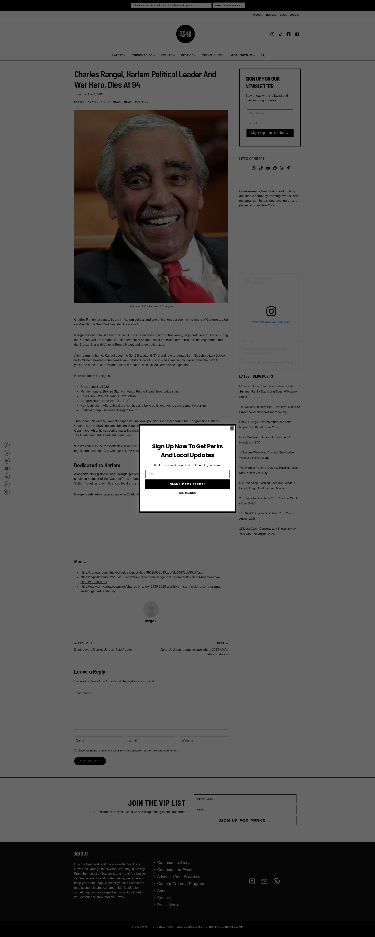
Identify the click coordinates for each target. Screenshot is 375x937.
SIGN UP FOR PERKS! (187, 484)
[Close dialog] (232, 428)
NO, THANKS (187, 493)
